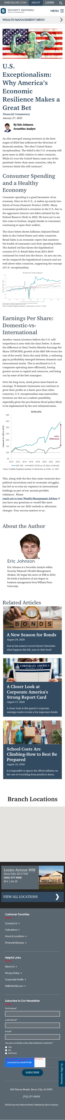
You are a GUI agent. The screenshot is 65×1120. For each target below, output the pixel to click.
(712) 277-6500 (31, 1097)
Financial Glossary (14, 943)
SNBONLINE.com (14, 986)
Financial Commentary (16, 114)
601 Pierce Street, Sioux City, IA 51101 (31, 1089)
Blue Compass (51, 1105)
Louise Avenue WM (19, 870)
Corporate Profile (14, 980)
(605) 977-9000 (13, 878)
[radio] (32, 1047)
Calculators (11, 930)
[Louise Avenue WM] (51, 877)
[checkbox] (32, 1050)
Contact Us (11, 924)
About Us (10, 967)
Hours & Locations (14, 936)
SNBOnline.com (15, 3)
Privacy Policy (12, 973)
